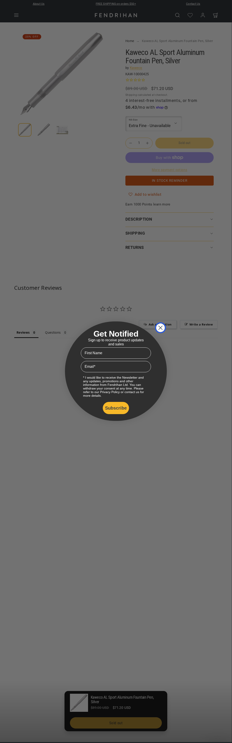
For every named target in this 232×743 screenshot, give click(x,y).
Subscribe (116, 408)
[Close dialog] (160, 327)
